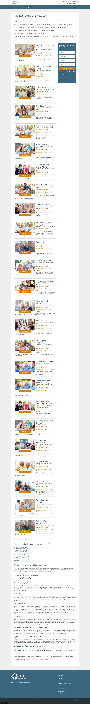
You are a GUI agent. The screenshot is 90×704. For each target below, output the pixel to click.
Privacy (16, 682)
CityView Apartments (45, 126)
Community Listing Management (65, 683)
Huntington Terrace (44, 281)
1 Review (51, 210)
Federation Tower (43, 144)
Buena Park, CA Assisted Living (21, 553)
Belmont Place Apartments (42, 522)
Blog (28, 7)
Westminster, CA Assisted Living (21, 556)
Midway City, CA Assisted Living (21, 559)
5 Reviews (52, 113)
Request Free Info (67, 68)
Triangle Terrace (43, 204)
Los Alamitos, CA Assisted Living (21, 548)
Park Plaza (40, 242)
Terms (19, 682)
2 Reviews (52, 369)
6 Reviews (52, 529)
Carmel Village (42, 461)
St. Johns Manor (43, 481)
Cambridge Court (43, 261)
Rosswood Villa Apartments (42, 302)
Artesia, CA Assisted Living (20, 554)
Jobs (32, 7)
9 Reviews (52, 94)
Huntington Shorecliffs (41, 441)
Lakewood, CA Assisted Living (21, 560)
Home (14, 7)
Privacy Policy (61, 688)
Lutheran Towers (43, 87)
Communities (21, 7)
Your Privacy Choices (62, 693)
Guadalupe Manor (43, 106)
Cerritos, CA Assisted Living (20, 551)
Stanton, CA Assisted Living (20, 550)
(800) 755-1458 (36, 38)
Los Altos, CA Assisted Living (20, 557)
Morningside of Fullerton (42, 342)
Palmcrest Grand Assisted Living (43, 381)
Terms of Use (61, 691)
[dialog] (4, 703)
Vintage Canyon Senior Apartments (44, 402)
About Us (60, 678)
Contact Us (39, 7)
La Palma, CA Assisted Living (20, 547)
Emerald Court (42, 320)
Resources (60, 686)
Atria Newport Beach (45, 184)
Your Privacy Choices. (25, 682)
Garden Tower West (44, 362)
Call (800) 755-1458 (42, 53)
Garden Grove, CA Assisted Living (22, 561)
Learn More (25, 56)
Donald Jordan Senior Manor (42, 166)
